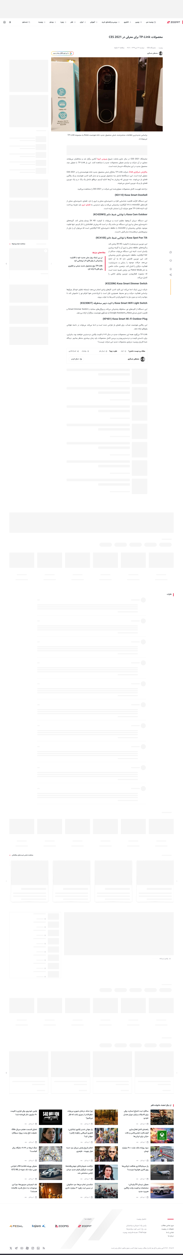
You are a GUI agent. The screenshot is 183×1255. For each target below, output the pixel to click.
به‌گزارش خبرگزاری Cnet (138, 172)
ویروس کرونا (102, 159)
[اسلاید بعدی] (6, 263)
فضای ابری (86, 204)
